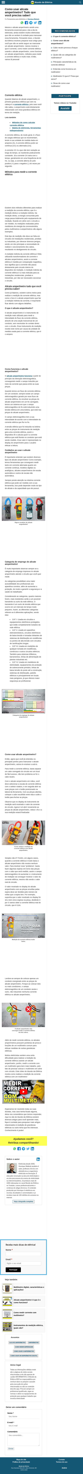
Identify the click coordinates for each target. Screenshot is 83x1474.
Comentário (12, 1432)
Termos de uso (61, 1462)
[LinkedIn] (38, 1159)
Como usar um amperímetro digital (24, 1356)
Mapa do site (21, 1459)
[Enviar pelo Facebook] (26, 22)
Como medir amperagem (24, 1347)
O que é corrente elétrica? (64, 36)
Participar (13, 1270)
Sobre (64, 1468)
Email (8, 1259)
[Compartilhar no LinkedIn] (39, 22)
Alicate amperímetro (17, 1342)
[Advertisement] (23, 77)
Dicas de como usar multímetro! (60, 84)
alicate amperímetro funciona (19, 376)
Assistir (65, 108)
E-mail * (10, 1422)
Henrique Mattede (33, 19)
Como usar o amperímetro (24, 1351)
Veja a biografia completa (23, 1201)
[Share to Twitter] (35, 22)
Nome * (10, 1413)
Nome (8, 1250)
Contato (62, 1459)
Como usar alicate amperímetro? (60, 42)
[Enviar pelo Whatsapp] (22, 22)
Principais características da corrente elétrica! (63, 63)
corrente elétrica (21, 104)
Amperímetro (33, 1342)
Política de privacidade (21, 1462)
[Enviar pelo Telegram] (30, 22)
